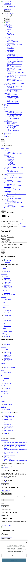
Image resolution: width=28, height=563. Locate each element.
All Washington (4, 334)
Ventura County (11, 55)
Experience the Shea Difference (14, 86)
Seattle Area (10, 82)
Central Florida (10, 62)
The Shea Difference (9, 84)
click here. (22, 223)
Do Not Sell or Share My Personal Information (15, 460)
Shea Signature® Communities (14, 115)
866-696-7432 (7, 4)
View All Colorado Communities (15, 61)
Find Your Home (8, 25)
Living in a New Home (12, 98)
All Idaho (3, 302)
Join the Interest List (5, 490)
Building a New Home (12, 96)
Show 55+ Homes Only (9, 246)
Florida (8, 30)
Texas (8, 37)
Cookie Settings (14, 555)
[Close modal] (5, 484)
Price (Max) (3, 238)
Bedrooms (3, 239)
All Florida (3, 297)
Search (2, 250)
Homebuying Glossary (12, 101)
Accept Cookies (14, 560)
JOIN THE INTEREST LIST (8, 525)
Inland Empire (10, 48)
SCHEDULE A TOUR (6, 537)
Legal (5, 456)
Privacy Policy (7, 459)
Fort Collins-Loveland (12, 59)
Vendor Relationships (9, 427)
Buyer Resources (8, 93)
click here (24, 226)
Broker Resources (8, 430)
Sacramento (10, 52)
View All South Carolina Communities (16, 75)
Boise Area (9, 65)
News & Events (8, 105)
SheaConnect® (10, 87)
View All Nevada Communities (14, 69)
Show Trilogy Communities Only (12, 247)
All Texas (3, 323)
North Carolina (10, 34)
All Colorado (4, 290)
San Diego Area (11, 54)
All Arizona (3, 268)
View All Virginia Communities (14, 80)
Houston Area (10, 76)
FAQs (8, 100)
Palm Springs (10, 51)
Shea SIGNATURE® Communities (15, 91)
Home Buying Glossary (13, 128)
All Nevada (3, 307)
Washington (10, 40)
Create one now (4, 481)
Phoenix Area (10, 43)
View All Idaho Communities (14, 66)
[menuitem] (17, 86)
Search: (3, 139)
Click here (3, 477)
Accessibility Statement (9, 455)
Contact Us (6, 10)
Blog (5, 104)
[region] (14, 552)
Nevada (9, 33)
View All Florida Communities (14, 64)
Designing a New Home (13, 97)
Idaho (8, 32)
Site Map (6, 453)
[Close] (3, 211)
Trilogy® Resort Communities (14, 89)
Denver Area (10, 58)
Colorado (9, 29)
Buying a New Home (12, 94)
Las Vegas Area (11, 68)
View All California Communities (15, 57)
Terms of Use (7, 457)
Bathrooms (3, 241)
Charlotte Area (10, 71)
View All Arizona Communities (14, 44)
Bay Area (9, 45)
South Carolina (10, 36)
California (9, 27)
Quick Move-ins (8, 422)
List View (7, 262)
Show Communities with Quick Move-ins (14, 244)
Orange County (10, 50)
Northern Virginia (11, 79)
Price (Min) (3, 236)
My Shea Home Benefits (13, 90)
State (2, 235)
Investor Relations (8, 426)
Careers (5, 107)
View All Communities (12, 41)
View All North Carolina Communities (16, 72)
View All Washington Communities (15, 83)
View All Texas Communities (14, 78)
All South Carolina (5, 318)
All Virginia (3, 328)
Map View (8, 260)
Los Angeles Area (8, 280)
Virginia (9, 38)
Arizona (9, 26)
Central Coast (10, 47)
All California (4, 274)
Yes (2, 500)
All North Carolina (5, 312)
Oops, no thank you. (9, 500)
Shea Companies (8, 424)
